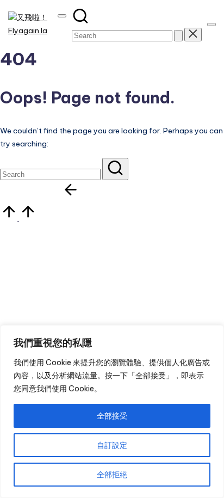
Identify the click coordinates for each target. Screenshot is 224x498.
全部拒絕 (112, 474)
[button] (178, 35)
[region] (112, 411)
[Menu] (211, 24)
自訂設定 (112, 445)
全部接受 (112, 416)
